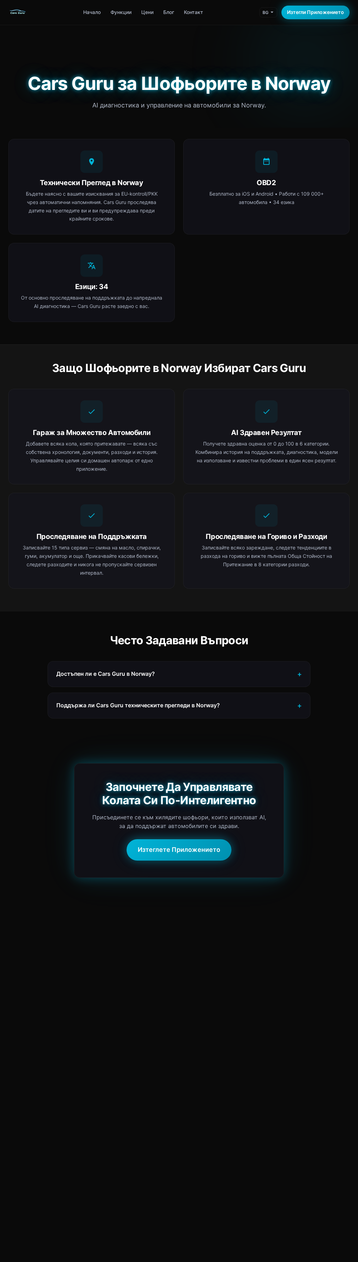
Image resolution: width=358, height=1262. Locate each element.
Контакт (193, 12)
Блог (168, 12)
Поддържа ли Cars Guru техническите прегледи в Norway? (138, 705)
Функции (120, 12)
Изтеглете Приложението (179, 849)
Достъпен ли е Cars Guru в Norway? (105, 673)
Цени (147, 12)
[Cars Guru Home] (17, 12)
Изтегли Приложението (315, 12)
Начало (92, 12)
